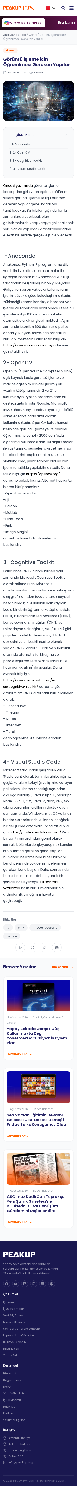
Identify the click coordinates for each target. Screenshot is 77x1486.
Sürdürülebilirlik (13, 1393)
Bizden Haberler (43, 1109)
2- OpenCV (21, 152)
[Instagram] (33, 1283)
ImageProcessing (45, 928)
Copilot (37, 1017)
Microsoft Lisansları (16, 1322)
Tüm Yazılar (59, 967)
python (12, 936)
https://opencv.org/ (43, 474)
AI (8, 928)
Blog (23, 35)
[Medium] (42, 1283)
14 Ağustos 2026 (17, 1190)
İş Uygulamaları (14, 1309)
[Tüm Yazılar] (72, 967)
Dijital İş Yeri (11, 1349)
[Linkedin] (24, 1283)
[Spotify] (51, 1283)
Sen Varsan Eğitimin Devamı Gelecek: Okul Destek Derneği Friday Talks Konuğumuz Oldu (36, 1119)
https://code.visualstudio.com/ (35, 832)
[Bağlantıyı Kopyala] (44, 947)
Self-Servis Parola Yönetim (21, 1329)
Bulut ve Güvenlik (14, 1342)
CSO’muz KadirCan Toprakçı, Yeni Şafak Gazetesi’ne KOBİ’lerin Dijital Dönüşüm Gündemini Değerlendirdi (35, 1203)
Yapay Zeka (11, 1355)
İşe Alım (8, 1302)
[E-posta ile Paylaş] (57, 947)
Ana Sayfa (10, 35)
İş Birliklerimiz (12, 1400)
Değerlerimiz (12, 1380)
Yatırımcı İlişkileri (14, 1420)
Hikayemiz (10, 1373)
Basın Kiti (9, 1407)
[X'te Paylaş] (32, 947)
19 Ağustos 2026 (17, 1017)
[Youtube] (15, 1283)
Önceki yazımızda (18, 185)
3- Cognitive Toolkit (27, 160)
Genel (33, 35)
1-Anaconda (21, 144)
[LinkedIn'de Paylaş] (20, 947)
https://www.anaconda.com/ (28, 345)
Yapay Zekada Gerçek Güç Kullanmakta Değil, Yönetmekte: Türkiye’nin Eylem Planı (37, 1035)
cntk (21, 928)
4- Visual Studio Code (29, 169)
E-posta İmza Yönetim (18, 1335)
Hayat (7, 1387)
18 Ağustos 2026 (17, 1109)
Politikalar (10, 1413)
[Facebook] (6, 1283)
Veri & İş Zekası (13, 1315)
